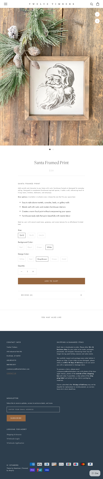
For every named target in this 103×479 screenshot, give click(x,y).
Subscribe (16, 418)
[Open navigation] (5, 4)
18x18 (31, 235)
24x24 (41, 235)
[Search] (91, 4)
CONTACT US (11, 373)
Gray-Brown (42, 259)
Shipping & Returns (14, 434)
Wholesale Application (15, 443)
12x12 (21, 235)
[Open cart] (97, 4)
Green (39, 247)
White (49, 247)
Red (21, 247)
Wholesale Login (13, 439)
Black (30, 247)
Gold (64, 259)
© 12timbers (13, 465)
